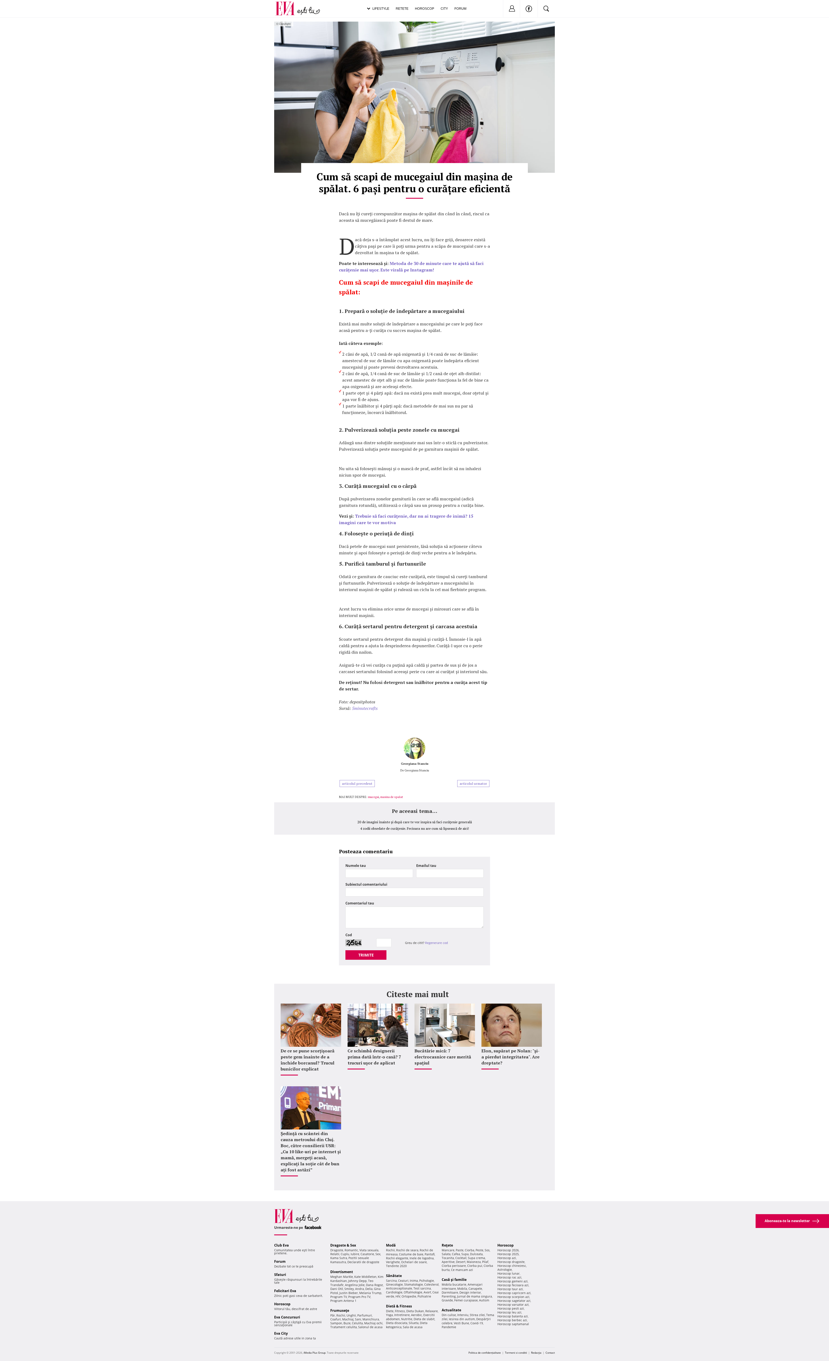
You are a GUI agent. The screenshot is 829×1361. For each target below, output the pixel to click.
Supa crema (476, 1258)
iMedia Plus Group (315, 1353)
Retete (402, 8)
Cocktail (461, 1258)
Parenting (449, 1296)
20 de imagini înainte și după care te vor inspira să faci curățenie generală (414, 822)
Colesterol (431, 1284)
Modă (391, 1245)
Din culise (449, 1315)
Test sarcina (422, 1288)
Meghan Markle (341, 1277)
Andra (359, 1289)
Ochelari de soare (414, 1262)
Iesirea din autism (462, 1319)
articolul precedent (357, 783)
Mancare (448, 1250)
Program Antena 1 (343, 1301)
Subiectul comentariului (366, 884)
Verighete (393, 1262)
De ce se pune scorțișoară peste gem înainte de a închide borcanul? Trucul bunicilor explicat (307, 1060)
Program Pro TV (359, 1297)
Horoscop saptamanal (513, 1324)
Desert (460, 1262)
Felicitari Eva (285, 1290)
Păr (332, 1315)
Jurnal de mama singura (474, 1296)
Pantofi (430, 1254)
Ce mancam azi (462, 1270)
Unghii (351, 1315)
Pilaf (485, 1262)
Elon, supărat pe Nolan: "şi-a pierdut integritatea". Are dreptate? (510, 1057)
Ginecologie (394, 1284)
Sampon (336, 1323)
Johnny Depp (357, 1281)
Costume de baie (411, 1254)
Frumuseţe (339, 1310)
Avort (427, 1292)
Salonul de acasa (370, 1327)
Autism (484, 1300)
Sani (358, 1319)
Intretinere (402, 1315)
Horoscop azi (506, 1258)
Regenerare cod (436, 943)
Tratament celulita (343, 1327)
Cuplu (345, 1254)
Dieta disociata (396, 1323)
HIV (398, 1296)
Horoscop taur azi (510, 1289)
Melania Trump (370, 1293)
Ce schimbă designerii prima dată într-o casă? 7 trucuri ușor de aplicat (374, 1057)
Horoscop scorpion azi (513, 1297)
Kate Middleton (365, 1277)
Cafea (456, 1254)
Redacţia (536, 1353)
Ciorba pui (474, 1266)
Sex (377, 1254)
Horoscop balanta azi (512, 1316)
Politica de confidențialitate (484, 1353)
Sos (487, 1250)
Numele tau (355, 865)
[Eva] (287, 5)
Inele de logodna (422, 1258)
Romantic (351, 1250)
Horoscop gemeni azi (512, 1281)
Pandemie (449, 1327)
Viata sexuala (368, 1250)
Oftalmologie (413, 1292)
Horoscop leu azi (509, 1312)
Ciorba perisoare (454, 1266)
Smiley (349, 1289)
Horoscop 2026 (508, 1250)
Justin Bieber (348, 1293)
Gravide (447, 1300)
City (444, 8)
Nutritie (406, 1319)
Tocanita (448, 1258)
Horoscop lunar (508, 1273)
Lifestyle (380, 8)
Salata (446, 1254)
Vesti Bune (461, 1323)
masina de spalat (391, 797)
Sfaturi (280, 1274)
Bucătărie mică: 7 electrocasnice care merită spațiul (442, 1057)
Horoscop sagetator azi (513, 1301)
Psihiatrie (424, 1296)
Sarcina (391, 1281)
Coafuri (335, 1319)
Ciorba (469, 1250)
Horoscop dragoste (511, 1262)
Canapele (475, 1288)
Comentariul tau (359, 903)
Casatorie (367, 1254)
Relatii (334, 1254)
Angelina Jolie (355, 1285)
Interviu (462, 1315)
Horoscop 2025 (508, 1254)
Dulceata (476, 1254)
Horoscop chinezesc (511, 1266)
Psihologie (426, 1281)
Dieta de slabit (424, 1319)
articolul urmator (473, 783)
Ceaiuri (403, 1281)
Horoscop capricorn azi (514, 1293)
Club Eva (281, 1245)
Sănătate (394, 1275)
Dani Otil (336, 1289)
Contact (550, 1353)
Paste (460, 1250)
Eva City (281, 1333)
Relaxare (431, 1311)
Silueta (414, 1323)
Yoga (389, 1315)
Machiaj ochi (373, 1323)
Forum (460, 8)
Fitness (400, 1311)
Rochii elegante (397, 1258)
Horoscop (424, 8)
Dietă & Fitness (399, 1306)
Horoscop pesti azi (510, 1308)
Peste (479, 1250)
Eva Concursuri (287, 1317)
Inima (414, 1281)
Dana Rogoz (374, 1285)
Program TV (338, 1297)
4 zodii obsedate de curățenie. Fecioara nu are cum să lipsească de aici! (414, 828)
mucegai (373, 797)
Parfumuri (364, 1315)
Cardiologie (394, 1292)
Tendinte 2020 (396, 1266)
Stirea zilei (477, 1315)
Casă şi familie (454, 1279)
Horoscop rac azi (509, 1277)
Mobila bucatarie (454, 1284)
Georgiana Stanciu (414, 763)
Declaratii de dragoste (363, 1262)
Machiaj (348, 1319)
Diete (390, 1311)
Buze (347, 1323)
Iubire (355, 1254)
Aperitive (448, 1262)
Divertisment (341, 1271)
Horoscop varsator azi (513, 1304)
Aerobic (416, 1315)
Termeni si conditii (516, 1353)
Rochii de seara (407, 1250)
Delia (369, 1289)
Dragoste (336, 1250)
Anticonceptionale (399, 1288)
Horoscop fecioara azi (512, 1285)
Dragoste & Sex (343, 1245)
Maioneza (474, 1262)
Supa (465, 1254)
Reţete (447, 1245)
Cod (348, 935)
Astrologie (504, 1269)
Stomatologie (413, 1284)
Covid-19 (476, 1323)
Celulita (357, 1323)
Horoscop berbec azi (512, 1320)
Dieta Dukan (415, 1311)
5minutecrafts (365, 708)
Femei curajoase (466, 1300)
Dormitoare (450, 1292)
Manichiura (370, 1319)
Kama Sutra (338, 1258)
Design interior (470, 1292)
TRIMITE (366, 955)
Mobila (462, 1288)
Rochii (340, 1315)
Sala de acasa (412, 1327)
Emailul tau (426, 865)
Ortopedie (409, 1296)
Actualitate (451, 1310)
